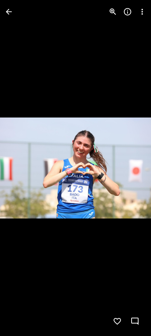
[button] (20, 168)
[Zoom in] (113, 11)
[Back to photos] (9, 12)
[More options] (142, 11)
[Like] (117, 321)
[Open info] (127, 11)
